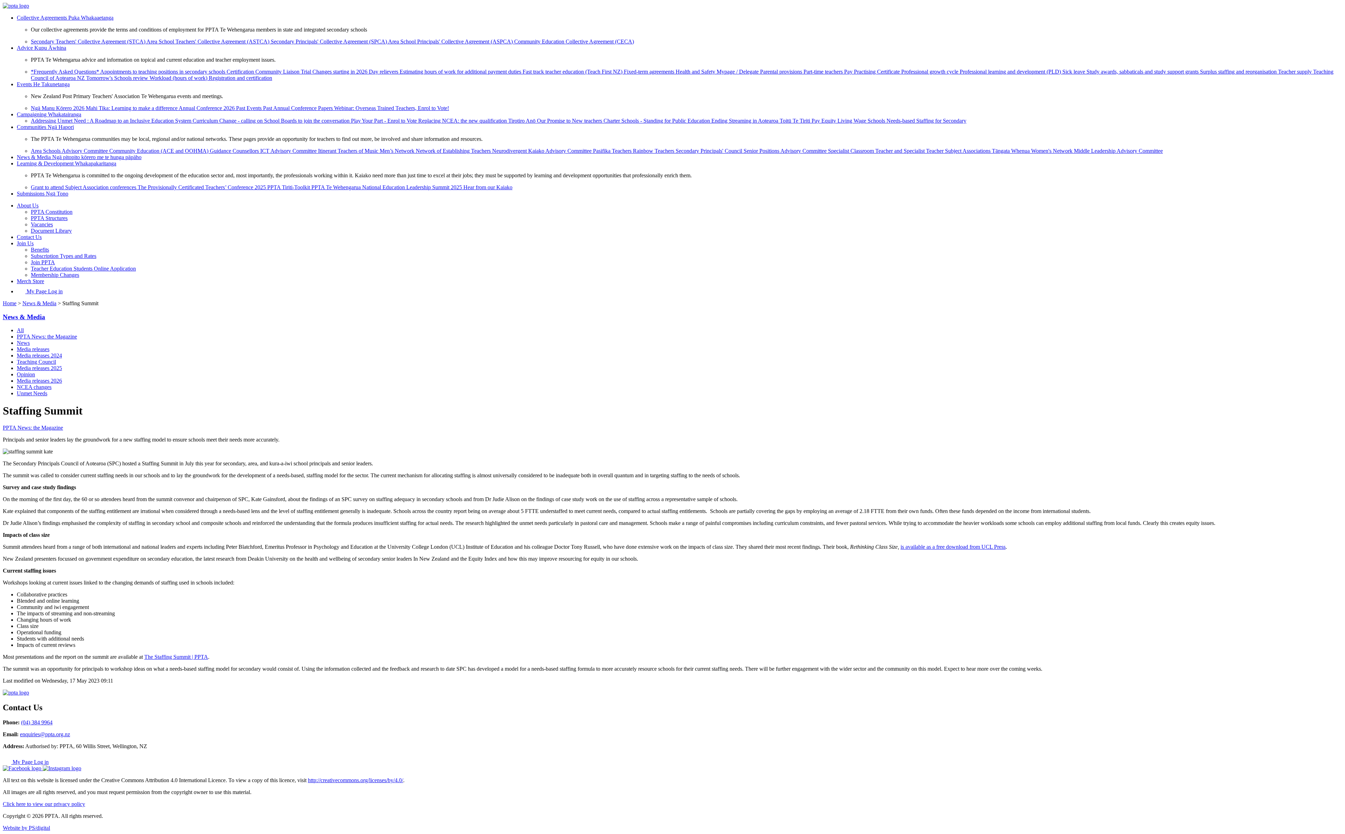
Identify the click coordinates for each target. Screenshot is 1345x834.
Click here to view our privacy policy (44, 804)
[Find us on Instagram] (62, 768)
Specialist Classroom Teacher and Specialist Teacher (886, 151)
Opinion (26, 374)
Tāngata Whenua (1011, 151)
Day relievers (384, 72)
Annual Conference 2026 (207, 108)
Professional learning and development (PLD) (1011, 72)
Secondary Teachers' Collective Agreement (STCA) (88, 42)
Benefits (40, 250)
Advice (41, 48)
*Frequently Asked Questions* (65, 72)
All (20, 330)
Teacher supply (1295, 72)
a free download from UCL (962, 547)
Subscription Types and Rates (63, 256)
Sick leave (1074, 72)
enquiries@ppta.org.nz (45, 734)
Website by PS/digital (26, 828)
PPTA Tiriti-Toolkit (289, 187)
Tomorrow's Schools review (118, 78)
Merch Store (30, 281)
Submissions (42, 194)
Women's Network (1052, 151)
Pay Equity (824, 121)
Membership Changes (55, 275)
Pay (849, 72)
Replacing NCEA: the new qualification (463, 121)
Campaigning (49, 114)
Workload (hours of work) (179, 78)
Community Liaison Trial (283, 72)
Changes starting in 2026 (340, 72)
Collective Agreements (65, 18)
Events (43, 84)
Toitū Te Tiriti (796, 121)
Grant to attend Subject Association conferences (84, 187)
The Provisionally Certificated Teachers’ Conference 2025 (202, 187)
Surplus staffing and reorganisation (1239, 72)
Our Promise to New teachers (570, 121)
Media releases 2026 (39, 381)
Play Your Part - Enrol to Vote (384, 121)
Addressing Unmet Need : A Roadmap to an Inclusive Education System (112, 121)
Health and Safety (696, 72)
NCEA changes (34, 387)
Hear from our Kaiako (487, 187)
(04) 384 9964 (37, 722)
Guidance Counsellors (235, 151)
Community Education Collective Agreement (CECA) (574, 42)
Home (9, 303)
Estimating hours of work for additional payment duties (461, 72)
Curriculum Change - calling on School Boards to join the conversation (272, 121)
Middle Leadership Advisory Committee (1118, 151)
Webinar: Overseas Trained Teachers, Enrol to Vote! (391, 108)
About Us (28, 205)
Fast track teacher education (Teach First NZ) (573, 72)
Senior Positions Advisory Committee (786, 151)
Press (999, 547)
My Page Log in (44, 291)
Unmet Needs (32, 393)
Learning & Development (66, 163)
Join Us (25, 243)
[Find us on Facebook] (23, 768)
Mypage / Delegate (738, 72)
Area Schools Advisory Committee (70, 151)
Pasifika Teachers (613, 151)
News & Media (79, 157)
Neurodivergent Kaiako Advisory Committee (542, 151)
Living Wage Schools (862, 121)
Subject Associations (968, 151)
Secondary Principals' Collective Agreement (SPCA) (329, 42)
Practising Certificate (877, 72)
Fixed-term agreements (650, 72)
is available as (916, 547)
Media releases (33, 349)
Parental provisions (781, 72)
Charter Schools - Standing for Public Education (657, 121)
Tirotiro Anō (522, 121)
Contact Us (29, 237)
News (23, 343)
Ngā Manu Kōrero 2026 (58, 108)
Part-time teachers (823, 72)
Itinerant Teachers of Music (349, 151)
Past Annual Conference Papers (298, 108)
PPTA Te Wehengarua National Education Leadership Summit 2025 (387, 187)
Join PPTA (43, 262)
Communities (45, 127)
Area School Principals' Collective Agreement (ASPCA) (451, 42)
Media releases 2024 (39, 355)
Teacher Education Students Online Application (83, 269)
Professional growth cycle (930, 72)
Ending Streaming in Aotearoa (745, 121)
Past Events (249, 108)
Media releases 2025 (39, 368)
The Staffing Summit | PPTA (176, 657)
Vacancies (42, 224)
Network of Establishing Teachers (454, 151)
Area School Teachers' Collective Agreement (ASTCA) (208, 42)
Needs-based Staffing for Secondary (926, 121)
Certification (241, 72)
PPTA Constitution (52, 212)
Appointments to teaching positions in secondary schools (163, 72)
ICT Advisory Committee (289, 151)
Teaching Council (36, 362)
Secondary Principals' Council (710, 151)
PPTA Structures (49, 218)
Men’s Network (398, 151)
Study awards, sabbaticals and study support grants (1143, 72)
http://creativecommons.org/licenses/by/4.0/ (355, 780)
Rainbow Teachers (654, 151)
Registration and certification (240, 78)
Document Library (51, 231)
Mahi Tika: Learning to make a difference (132, 108)
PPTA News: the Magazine (47, 337)
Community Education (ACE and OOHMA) (159, 151)
